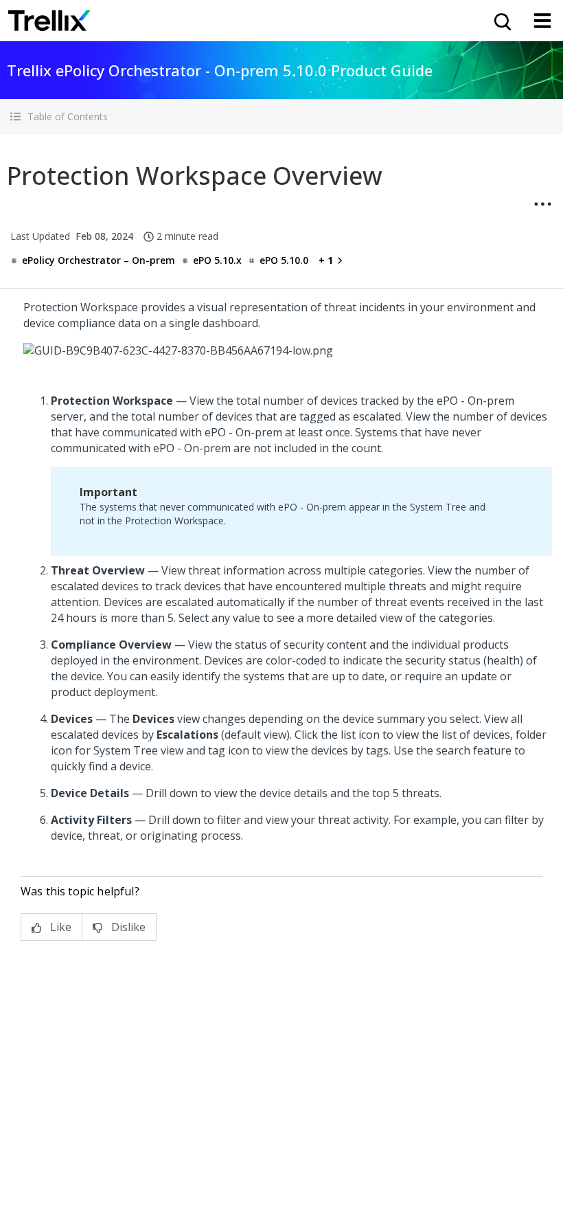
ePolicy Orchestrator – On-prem (98, 260)
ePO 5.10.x (217, 260)
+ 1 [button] (326, 260)
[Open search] (501, 20)
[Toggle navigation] (542, 20)
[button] (281, 116)
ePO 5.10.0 (284, 260)
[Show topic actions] (542, 204)
